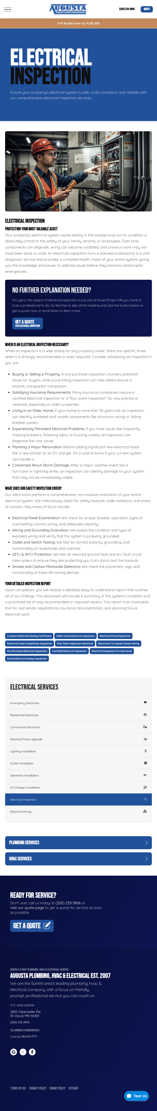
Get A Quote (27, 323)
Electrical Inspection (23, 799)
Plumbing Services (24, 843)
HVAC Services (20, 859)
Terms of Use (18, 1088)
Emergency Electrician (24, 703)
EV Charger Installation (25, 787)
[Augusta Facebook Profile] (32, 1052)
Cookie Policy (57, 1088)
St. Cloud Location (23, 1005)
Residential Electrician (24, 715)
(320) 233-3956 (127, 9)
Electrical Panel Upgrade (26, 739)
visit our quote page (27, 907)
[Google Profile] (13, 1052)
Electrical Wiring (20, 811)
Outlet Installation (22, 763)
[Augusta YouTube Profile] (23, 1052)
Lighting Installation (23, 751)
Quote (147, 9)
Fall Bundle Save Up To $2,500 (79, 23)
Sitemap (73, 1088)
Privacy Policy (37, 1088)
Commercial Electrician (25, 727)
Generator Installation (24, 775)
